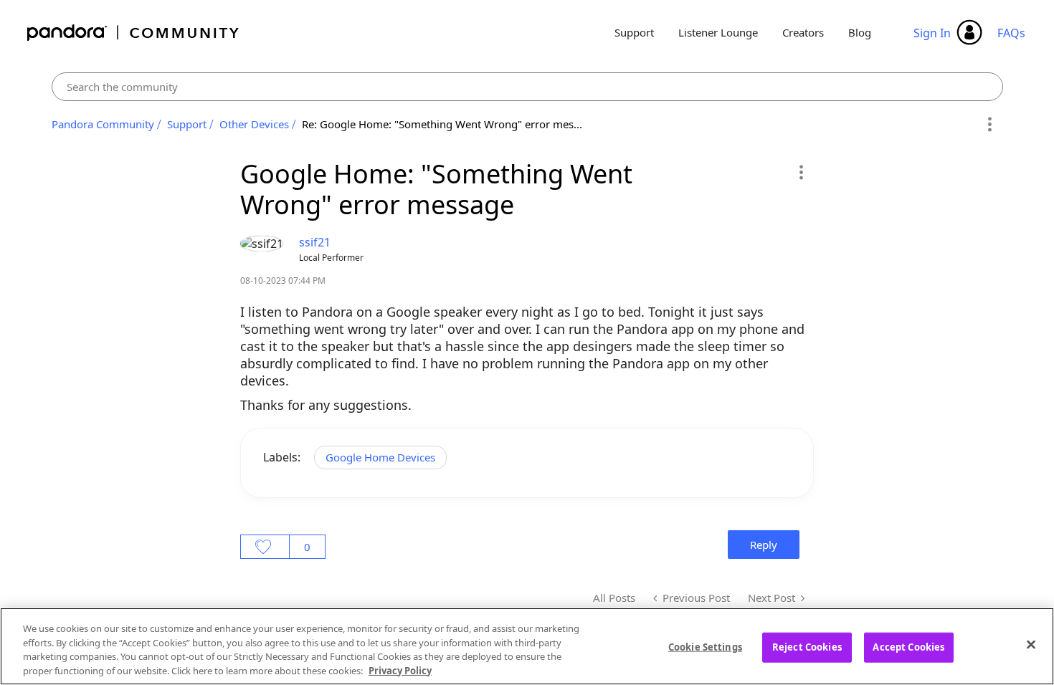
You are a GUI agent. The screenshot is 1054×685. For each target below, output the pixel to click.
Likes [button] (265, 546)
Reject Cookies (807, 647)
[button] (800, 172)
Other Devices (254, 124)
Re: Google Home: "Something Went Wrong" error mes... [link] (442, 124)
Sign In (932, 33)
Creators (803, 32)
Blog (859, 32)
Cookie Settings (705, 647)
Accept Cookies (908, 647)
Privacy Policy (400, 670)
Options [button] (990, 124)
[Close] (1031, 644)
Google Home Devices (380, 457)
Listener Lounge (718, 32)
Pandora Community (133, 32)
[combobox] (527, 86)
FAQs (1011, 33)
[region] (527, 646)
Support (634, 32)
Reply (763, 544)
